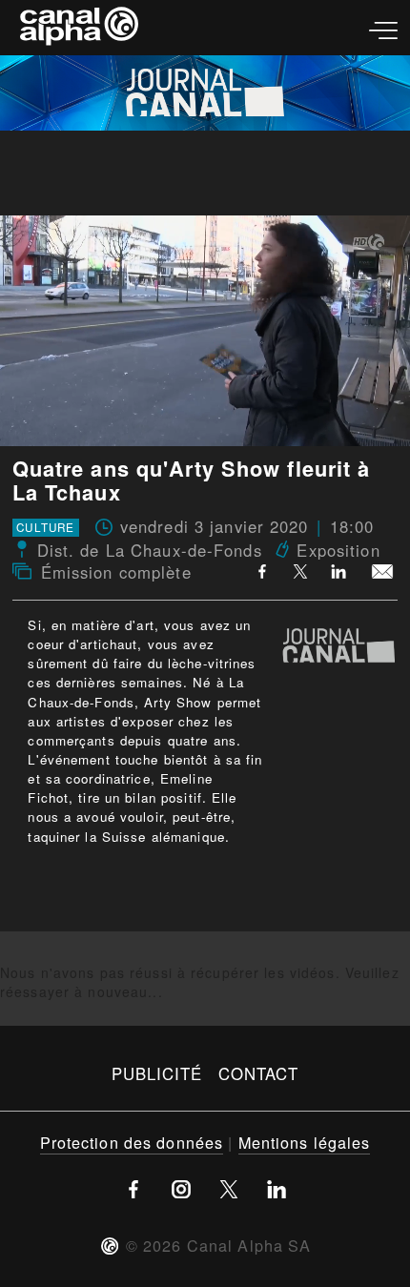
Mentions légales (304, 1142)
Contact (258, 1073)
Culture (45, 528)
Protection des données (132, 1142)
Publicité (157, 1073)
